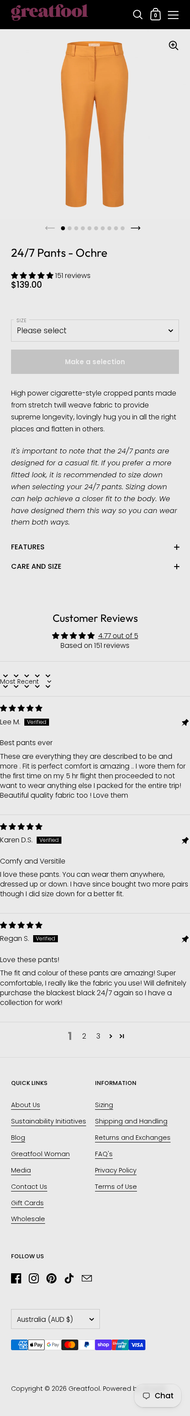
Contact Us (29, 1186)
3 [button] (98, 1036)
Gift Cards (27, 1203)
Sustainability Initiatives (48, 1121)
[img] (21, 708)
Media (21, 1170)
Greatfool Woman (40, 1154)
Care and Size (36, 566)
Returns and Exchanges (133, 1137)
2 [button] (84, 1036)
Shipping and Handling (131, 1121)
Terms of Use (116, 1186)
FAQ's (104, 1154)
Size (21, 320)
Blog (18, 1137)
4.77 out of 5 (118, 636)
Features (28, 547)
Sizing (104, 1104)
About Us (25, 1104)
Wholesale (28, 1218)
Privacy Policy (116, 1170)
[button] (33, 275)
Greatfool (84, 1388)
